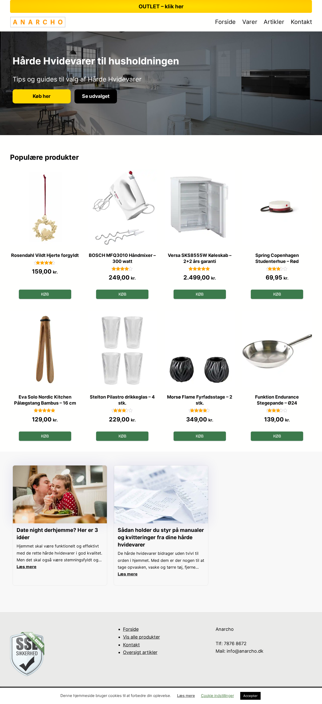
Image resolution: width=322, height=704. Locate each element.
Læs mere (186, 695)
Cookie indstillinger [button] (217, 695)
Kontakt (131, 644)
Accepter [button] (250, 696)
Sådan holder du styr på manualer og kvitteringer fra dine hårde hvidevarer (161, 537)
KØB (45, 294)
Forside (131, 629)
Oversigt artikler (140, 652)
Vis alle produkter (141, 637)
